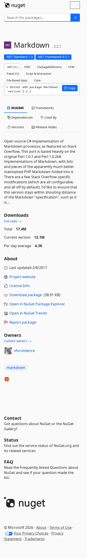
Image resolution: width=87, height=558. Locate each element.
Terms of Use (60, 527)
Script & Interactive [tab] (38, 74)
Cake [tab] (37, 80)
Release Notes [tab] (46, 127)
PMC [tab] (27, 67)
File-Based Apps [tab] (17, 80)
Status (11, 440)
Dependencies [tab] (21, 117)
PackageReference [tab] (49, 67)
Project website (22, 276)
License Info (19, 285)
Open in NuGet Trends (28, 313)
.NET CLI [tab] (12, 67)
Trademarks (35, 538)
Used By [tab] (50, 117)
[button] (70, 88)
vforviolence (24, 350)
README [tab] (17, 108)
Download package (25, 294)
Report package (22, 322)
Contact (12, 418)
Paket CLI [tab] (13, 74)
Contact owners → (17, 341)
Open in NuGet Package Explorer (37, 304)
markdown (16, 367)
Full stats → (12, 221)
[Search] (75, 18)
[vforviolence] (8, 351)
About (41, 527)
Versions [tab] (17, 127)
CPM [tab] (71, 67)
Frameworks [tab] (44, 108)
